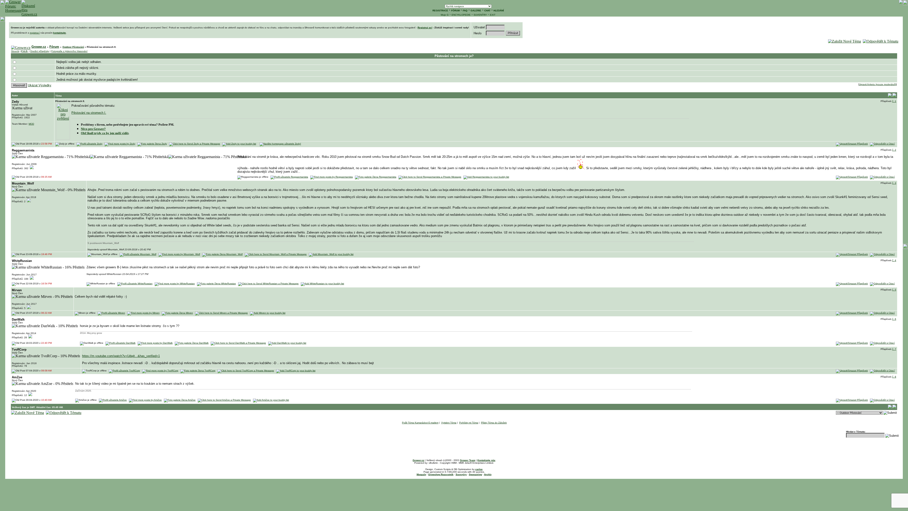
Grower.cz (38, 46)
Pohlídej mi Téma (468, 422)
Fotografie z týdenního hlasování (69, 51)
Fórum (54, 46)
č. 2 (894, 150)
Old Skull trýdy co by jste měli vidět (104, 133)
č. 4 (894, 260)
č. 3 (894, 183)
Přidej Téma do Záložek (494, 422)
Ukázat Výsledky (39, 85)
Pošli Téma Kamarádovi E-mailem (420, 422)
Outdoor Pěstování (73, 47)
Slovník (15, 51)
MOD (31, 124)
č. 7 (894, 349)
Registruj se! (425, 27)
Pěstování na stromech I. (88, 113)
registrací (35, 32)
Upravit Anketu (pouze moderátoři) (877, 84)
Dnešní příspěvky (39, 51)
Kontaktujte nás (486, 460)
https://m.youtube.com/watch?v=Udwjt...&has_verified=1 (121, 356)
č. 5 (894, 289)
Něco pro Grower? (93, 129)
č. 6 (894, 319)
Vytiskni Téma (448, 422)
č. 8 (894, 376)
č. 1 (894, 101)
